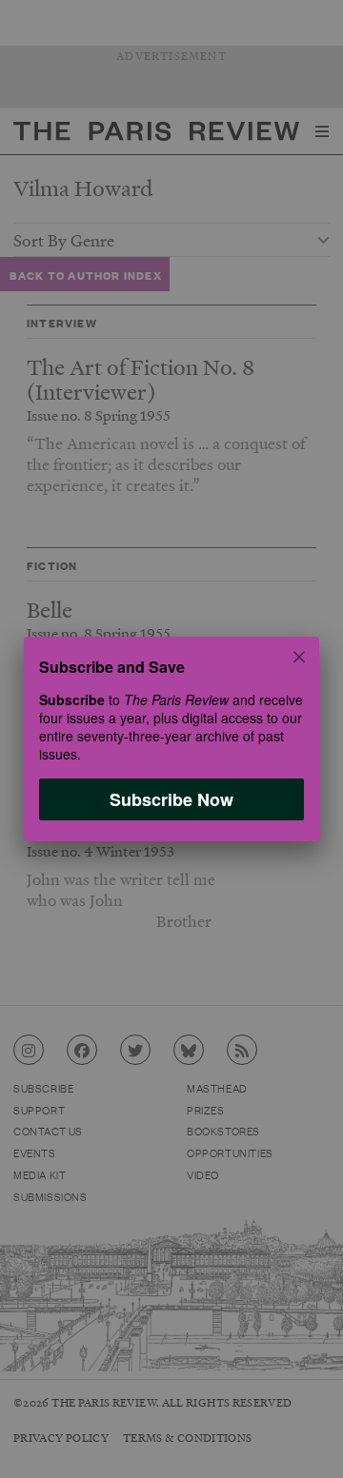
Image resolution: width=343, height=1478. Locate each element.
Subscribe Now (171, 799)
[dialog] (171, 739)
